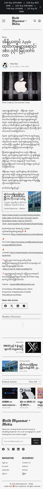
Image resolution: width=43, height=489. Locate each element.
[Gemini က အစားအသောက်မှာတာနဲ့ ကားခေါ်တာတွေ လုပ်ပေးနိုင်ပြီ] (10, 393)
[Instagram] (13, 449)
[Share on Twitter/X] (11, 306)
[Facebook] (3, 449)
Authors (25, 466)
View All (33, 381)
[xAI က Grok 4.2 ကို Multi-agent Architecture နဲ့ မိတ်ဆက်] (27, 393)
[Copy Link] (24, 306)
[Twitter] (8, 449)
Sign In (4, 473)
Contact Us (26, 462)
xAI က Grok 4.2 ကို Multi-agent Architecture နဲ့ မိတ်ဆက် (27, 403)
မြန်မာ (24, 473)
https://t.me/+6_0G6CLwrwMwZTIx (17, 269)
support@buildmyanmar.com (22, 284)
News (4, 37)
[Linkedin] (18, 449)
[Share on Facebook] (5, 306)
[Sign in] (39, 20)
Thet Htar (14, 64)
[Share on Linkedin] (18, 306)
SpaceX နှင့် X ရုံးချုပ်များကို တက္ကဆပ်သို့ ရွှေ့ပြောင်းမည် (13, 347)
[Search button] (34, 20)
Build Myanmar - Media (24, 484)
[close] (40, 7)
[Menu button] (3, 20)
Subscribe (5, 470)
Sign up (4, 462)
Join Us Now (36, 441)
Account (5, 466)
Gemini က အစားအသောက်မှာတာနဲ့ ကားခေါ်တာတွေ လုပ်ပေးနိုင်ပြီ (10, 403)
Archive (25, 470)
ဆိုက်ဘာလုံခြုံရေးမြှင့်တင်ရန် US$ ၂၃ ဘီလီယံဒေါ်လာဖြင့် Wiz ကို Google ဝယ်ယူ (29, 366)
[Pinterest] (23, 449)
